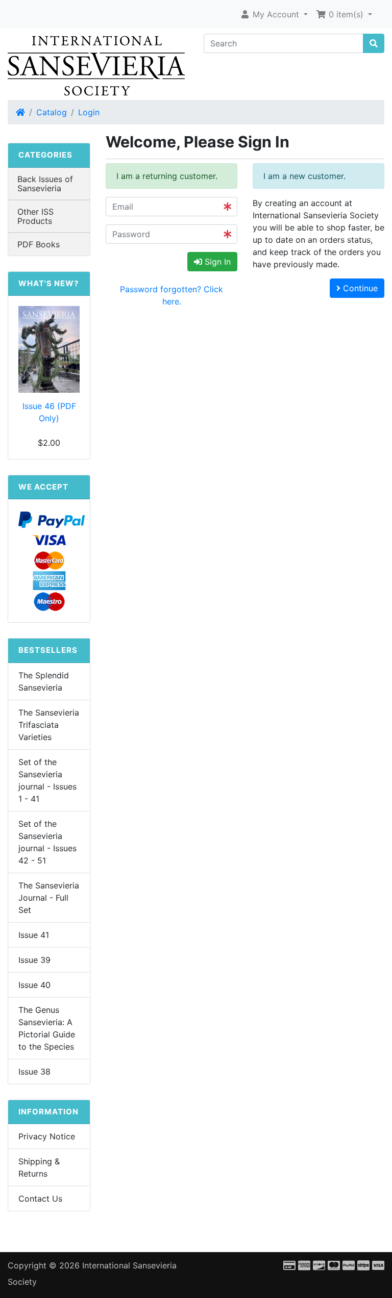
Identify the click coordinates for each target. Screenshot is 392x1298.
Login (89, 112)
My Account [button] (276, 14)
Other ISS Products (35, 216)
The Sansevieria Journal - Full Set (48, 897)
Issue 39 (34, 960)
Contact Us (40, 1198)
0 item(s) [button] (346, 14)
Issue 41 (33, 935)
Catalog (51, 112)
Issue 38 (34, 1071)
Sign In (216, 262)
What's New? (48, 283)
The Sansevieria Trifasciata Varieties (48, 724)
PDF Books (38, 244)
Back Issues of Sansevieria (45, 183)
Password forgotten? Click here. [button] (171, 295)
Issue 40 (34, 985)
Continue (359, 288)
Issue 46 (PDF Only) (49, 412)
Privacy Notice (46, 1136)
